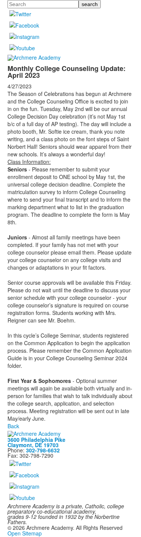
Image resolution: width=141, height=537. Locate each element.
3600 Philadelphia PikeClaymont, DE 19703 (36, 442)
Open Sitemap (25, 533)
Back (13, 426)
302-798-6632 (43, 450)
